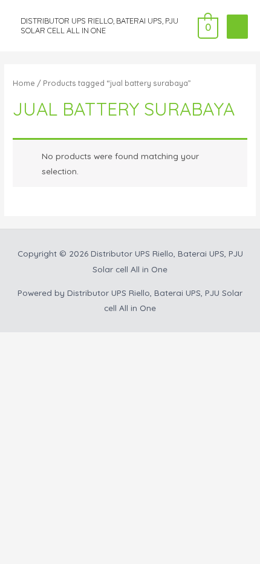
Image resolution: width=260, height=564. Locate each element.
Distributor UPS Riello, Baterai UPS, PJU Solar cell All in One (99, 25)
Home (24, 83)
